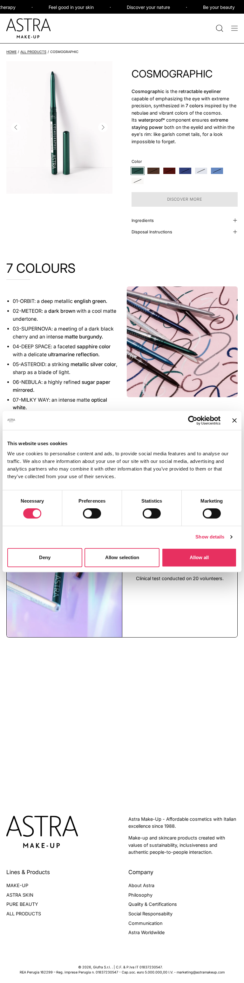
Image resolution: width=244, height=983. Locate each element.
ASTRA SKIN (19, 894)
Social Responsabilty (150, 913)
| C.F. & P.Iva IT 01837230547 (138, 967)
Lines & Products (28, 872)
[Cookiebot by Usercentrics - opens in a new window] (192, 420)
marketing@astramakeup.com (201, 972)
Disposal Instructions (152, 231)
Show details (209, 536)
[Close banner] (234, 420)
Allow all (199, 557)
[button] (218, 28)
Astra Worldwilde (146, 932)
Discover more (184, 199)
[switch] (92, 513)
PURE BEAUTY (22, 904)
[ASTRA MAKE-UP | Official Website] (28, 28)
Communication (145, 923)
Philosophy (140, 894)
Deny (45, 557)
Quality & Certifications (152, 904)
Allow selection (122, 557)
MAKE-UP (17, 885)
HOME (11, 52)
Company (140, 872)
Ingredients (143, 220)
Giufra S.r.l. (102, 967)
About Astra (141, 885)
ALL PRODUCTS (33, 52)
